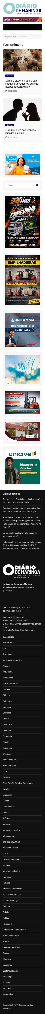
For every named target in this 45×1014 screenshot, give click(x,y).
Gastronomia (8, 807)
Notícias (10, 76)
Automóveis (8, 678)
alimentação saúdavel (12, 660)
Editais (6, 742)
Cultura (6, 719)
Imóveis (6, 818)
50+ (4, 648)
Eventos (6, 789)
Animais (6, 666)
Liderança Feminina (11, 859)
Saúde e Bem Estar (11, 947)
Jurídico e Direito (10, 848)
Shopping (7, 959)
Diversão (7, 730)
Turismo (6, 983)
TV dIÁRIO (7, 988)
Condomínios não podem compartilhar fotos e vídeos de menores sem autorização (22, 510)
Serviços (6, 953)
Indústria (6, 824)
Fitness (6, 801)
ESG (5, 771)
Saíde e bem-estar (11, 936)
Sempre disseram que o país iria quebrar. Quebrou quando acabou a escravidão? (21, 83)
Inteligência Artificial (11, 842)
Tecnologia (7, 977)
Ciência (6, 695)
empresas (7, 754)
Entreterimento (9, 766)
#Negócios (7, 642)
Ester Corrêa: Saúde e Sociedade (18, 783)
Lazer (5, 854)
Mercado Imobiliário (11, 871)
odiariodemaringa (10, 900)
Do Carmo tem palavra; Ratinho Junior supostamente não (20, 534)
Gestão (6, 813)
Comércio (7, 707)
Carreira (6, 689)
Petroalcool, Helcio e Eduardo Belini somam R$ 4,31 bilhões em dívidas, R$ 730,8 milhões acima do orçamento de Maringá (22, 545)
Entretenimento (9, 760)
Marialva (6, 865)
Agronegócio (8, 654)
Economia (7, 736)
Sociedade (7, 965)
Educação (7, 748)
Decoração (7, 725)
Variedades (8, 994)
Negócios (7, 877)
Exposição (7, 795)
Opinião (6, 906)
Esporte (6, 777)
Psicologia (7, 924)
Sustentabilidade (10, 971)
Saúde (6, 942)
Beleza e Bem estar (11, 683)
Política (6, 918)
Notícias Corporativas (12, 889)
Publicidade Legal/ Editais (14, 930)
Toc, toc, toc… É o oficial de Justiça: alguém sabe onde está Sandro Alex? (22, 501)
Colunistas (7, 701)
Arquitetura (7, 672)
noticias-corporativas (12, 895)
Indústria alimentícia (11, 830)
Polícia (6, 912)
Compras (7, 713)
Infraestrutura (8, 836)
